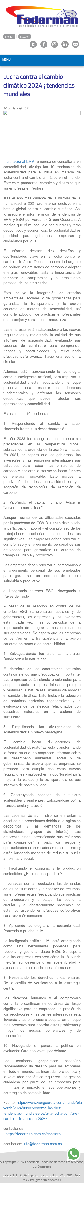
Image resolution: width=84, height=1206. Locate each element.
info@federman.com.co (42, 1143)
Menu (6, 59)
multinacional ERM (18, 161)
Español (24, 36)
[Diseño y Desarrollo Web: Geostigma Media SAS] (44, 1166)
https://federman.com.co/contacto (33, 1133)
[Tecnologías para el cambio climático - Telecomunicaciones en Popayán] (42, 15)
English (9, 36)
